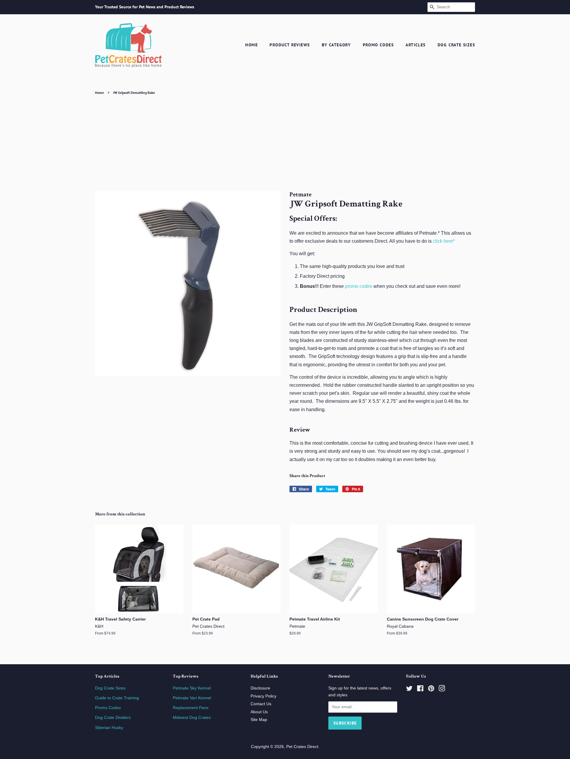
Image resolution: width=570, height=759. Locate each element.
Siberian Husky (109, 727)
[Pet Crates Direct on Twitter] (409, 689)
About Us (259, 712)
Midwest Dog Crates (192, 717)
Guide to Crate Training (117, 698)
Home (251, 45)
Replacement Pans (190, 708)
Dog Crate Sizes (456, 45)
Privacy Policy (263, 696)
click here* (444, 241)
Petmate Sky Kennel (192, 688)
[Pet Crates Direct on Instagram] (441, 689)
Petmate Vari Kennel (192, 698)
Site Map (259, 719)
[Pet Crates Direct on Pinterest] (431, 689)
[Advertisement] (285, 141)
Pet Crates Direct (302, 746)
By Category (336, 45)
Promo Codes (378, 45)
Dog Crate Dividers (113, 717)
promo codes (358, 286)
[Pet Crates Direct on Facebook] (420, 689)
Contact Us (261, 704)
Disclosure (260, 688)
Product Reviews (290, 45)
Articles (415, 45)
